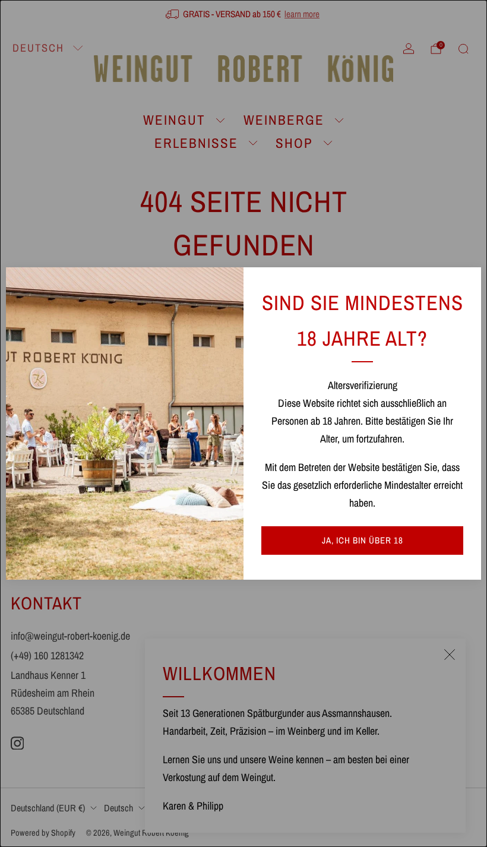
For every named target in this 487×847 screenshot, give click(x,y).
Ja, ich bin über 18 (362, 540)
